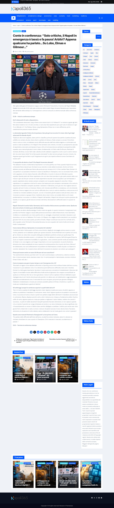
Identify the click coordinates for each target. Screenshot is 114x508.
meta (84, 83)
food (68, 16)
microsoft (90, 83)
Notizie (93, 89)
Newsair (62, 506)
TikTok (84, 109)
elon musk (85, 66)
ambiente (96, 49)
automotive (47, 16)
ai (83, 49)
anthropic (85, 53)
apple (92, 53)
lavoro (89, 79)
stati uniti (85, 103)
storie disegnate (87, 106)
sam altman (86, 99)
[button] (102, 18)
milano (96, 83)
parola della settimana (94, 93)
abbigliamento (21, 16)
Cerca (86, 31)
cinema (96, 56)
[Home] (13, 18)
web (49, 20)
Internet (97, 76)
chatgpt (85, 56)
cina (91, 56)
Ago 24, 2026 (20, 379)
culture (96, 59)
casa (55, 16)
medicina (84, 16)
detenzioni (85, 63)
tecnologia (42, 20)
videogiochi (97, 109)
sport (35, 20)
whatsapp (85, 112)
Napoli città (86, 89)
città (84, 59)
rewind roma (86, 96)
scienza (28, 20)
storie (91, 103)
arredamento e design (35, 16)
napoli (90, 86)
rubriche (94, 96)
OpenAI (85, 93)
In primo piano (29, 51)
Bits (97, 53)
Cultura (90, 59)
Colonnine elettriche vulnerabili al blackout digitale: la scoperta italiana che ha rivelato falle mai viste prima (23, 486)
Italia (84, 79)
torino (90, 109)
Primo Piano (17, 31)
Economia (93, 63)
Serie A (93, 99)
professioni (20, 20)
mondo (84, 86)
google (92, 66)
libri (95, 79)
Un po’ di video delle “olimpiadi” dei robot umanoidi (45, 375)
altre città (89, 49)
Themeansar (69, 506)
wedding (55, 20)
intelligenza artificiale (88, 73)
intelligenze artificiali (88, 76)
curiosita (62, 16)
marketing (75, 16)
